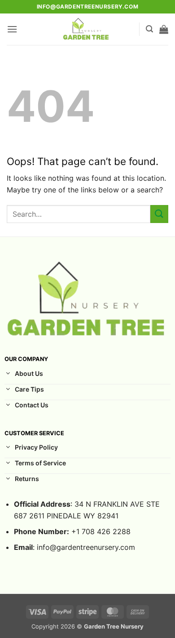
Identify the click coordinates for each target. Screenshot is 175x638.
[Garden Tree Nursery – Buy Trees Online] (86, 29)
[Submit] (159, 214)
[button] (12, 29)
